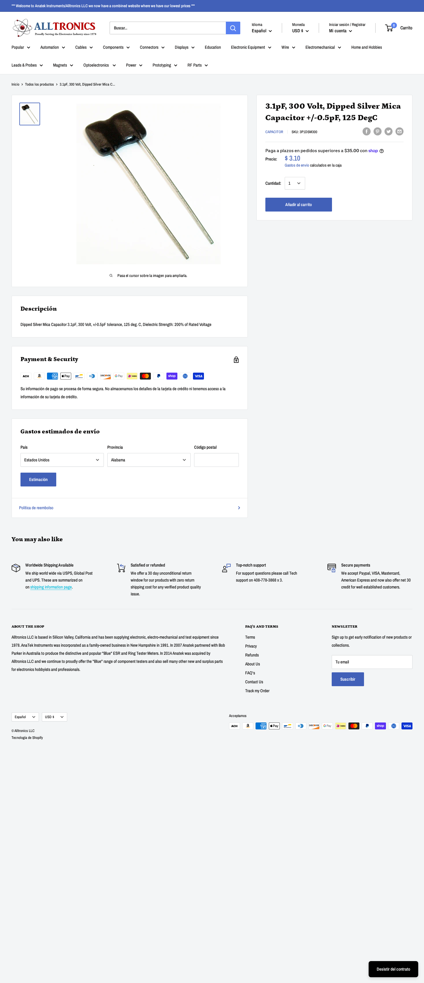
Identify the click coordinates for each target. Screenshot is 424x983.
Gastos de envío (297, 165)
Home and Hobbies (366, 47)
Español (20, 716)
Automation (49, 47)
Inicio (15, 84)
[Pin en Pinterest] (378, 131)
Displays (181, 47)
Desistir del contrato (393, 969)
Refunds (252, 655)
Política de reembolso (36, 508)
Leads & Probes (24, 65)
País (24, 447)
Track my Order (257, 691)
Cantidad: (273, 183)
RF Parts (194, 65)
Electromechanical (320, 47)
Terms (250, 637)
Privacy (251, 646)
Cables (81, 47)
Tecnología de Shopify (27, 737)
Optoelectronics (96, 65)
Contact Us (254, 682)
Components (113, 47)
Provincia (115, 447)
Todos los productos (39, 84)
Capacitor (274, 131)
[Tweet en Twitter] (388, 131)
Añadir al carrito (298, 204)
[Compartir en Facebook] (367, 131)
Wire (285, 47)
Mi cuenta (338, 30)
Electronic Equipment (248, 47)
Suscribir (347, 679)
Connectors (149, 47)
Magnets (60, 65)
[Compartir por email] (399, 131)
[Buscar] (233, 28)
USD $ (49, 716)
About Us (252, 664)
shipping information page (51, 587)
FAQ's (250, 673)
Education (213, 47)
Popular (18, 47)
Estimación (38, 479)
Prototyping (162, 65)
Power (131, 65)
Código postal (205, 447)
